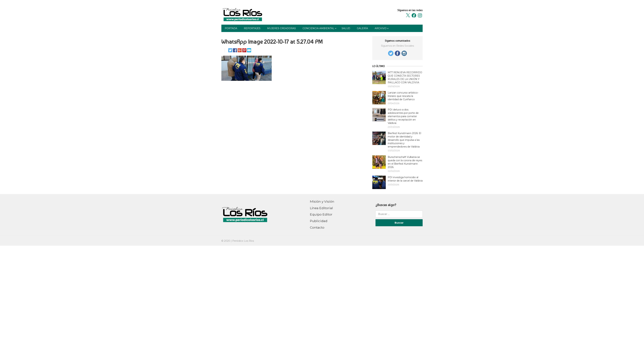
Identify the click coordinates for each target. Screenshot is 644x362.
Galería (362, 28)
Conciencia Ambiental (318, 28)
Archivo (380, 28)
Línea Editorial (321, 208)
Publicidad (318, 221)
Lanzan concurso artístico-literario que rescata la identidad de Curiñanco (403, 96)
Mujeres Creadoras (281, 28)
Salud (346, 28)
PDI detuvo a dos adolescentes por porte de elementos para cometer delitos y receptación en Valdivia (403, 116)
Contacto (317, 227)
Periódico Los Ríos (243, 240)
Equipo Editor (321, 214)
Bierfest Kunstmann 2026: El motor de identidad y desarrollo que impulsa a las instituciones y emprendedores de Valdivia (404, 140)
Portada (231, 28)
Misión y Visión (322, 201)
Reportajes (252, 28)
